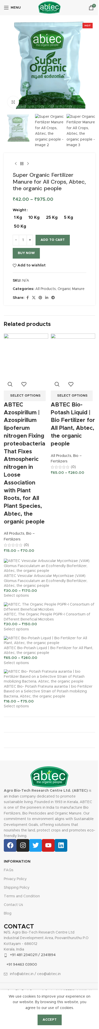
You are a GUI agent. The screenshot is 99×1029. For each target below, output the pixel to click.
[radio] (18, 218)
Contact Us (13, 905)
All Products (45, 289)
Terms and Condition (22, 896)
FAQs (8, 870)
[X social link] (33, 297)
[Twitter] (35, 845)
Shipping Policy (16, 887)
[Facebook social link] (27, 297)
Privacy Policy (15, 879)
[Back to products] (22, 164)
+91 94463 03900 (21, 964)
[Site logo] (49, 7)
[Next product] (28, 164)
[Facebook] (10, 845)
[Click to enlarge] (13, 102)
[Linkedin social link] (47, 297)
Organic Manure (71, 289)
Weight (19, 210)
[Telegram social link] (53, 297)
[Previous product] (16, 164)
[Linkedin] (61, 845)
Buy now (26, 253)
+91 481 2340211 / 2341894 (33, 955)
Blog (7, 913)
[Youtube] (48, 845)
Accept (50, 1019)
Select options (16, 595)
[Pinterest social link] (40, 297)
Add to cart (53, 240)
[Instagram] (22, 845)
